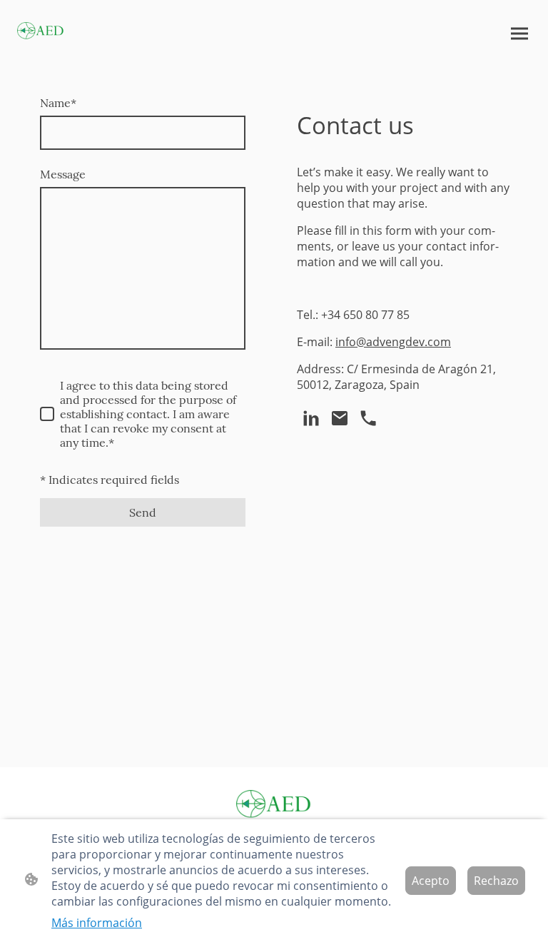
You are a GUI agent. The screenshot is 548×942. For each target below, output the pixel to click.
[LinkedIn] (311, 418)
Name (58, 103)
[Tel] (368, 418)
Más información (96, 923)
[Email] (339, 418)
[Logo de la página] (40, 31)
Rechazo (496, 880)
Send (142, 512)
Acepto (431, 880)
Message (63, 174)
